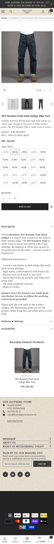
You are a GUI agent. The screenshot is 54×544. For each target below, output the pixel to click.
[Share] (50, 206)
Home (4, 18)
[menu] (3, 11)
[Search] (11, 11)
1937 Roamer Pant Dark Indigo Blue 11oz (27, 380)
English (42, 541)
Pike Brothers (18, 131)
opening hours (15, 420)
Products (14, 18)
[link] (15, 539)
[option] (27, 57)
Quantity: (6, 192)
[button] (44, 90)
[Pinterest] (20, 474)
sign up (42, 463)
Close (52, 4)
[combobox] (44, 541)
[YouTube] (27, 474)
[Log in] (43, 11)
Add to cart (25, 206)
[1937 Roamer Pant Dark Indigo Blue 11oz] (27, 360)
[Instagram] (12, 474)
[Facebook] (5, 474)
